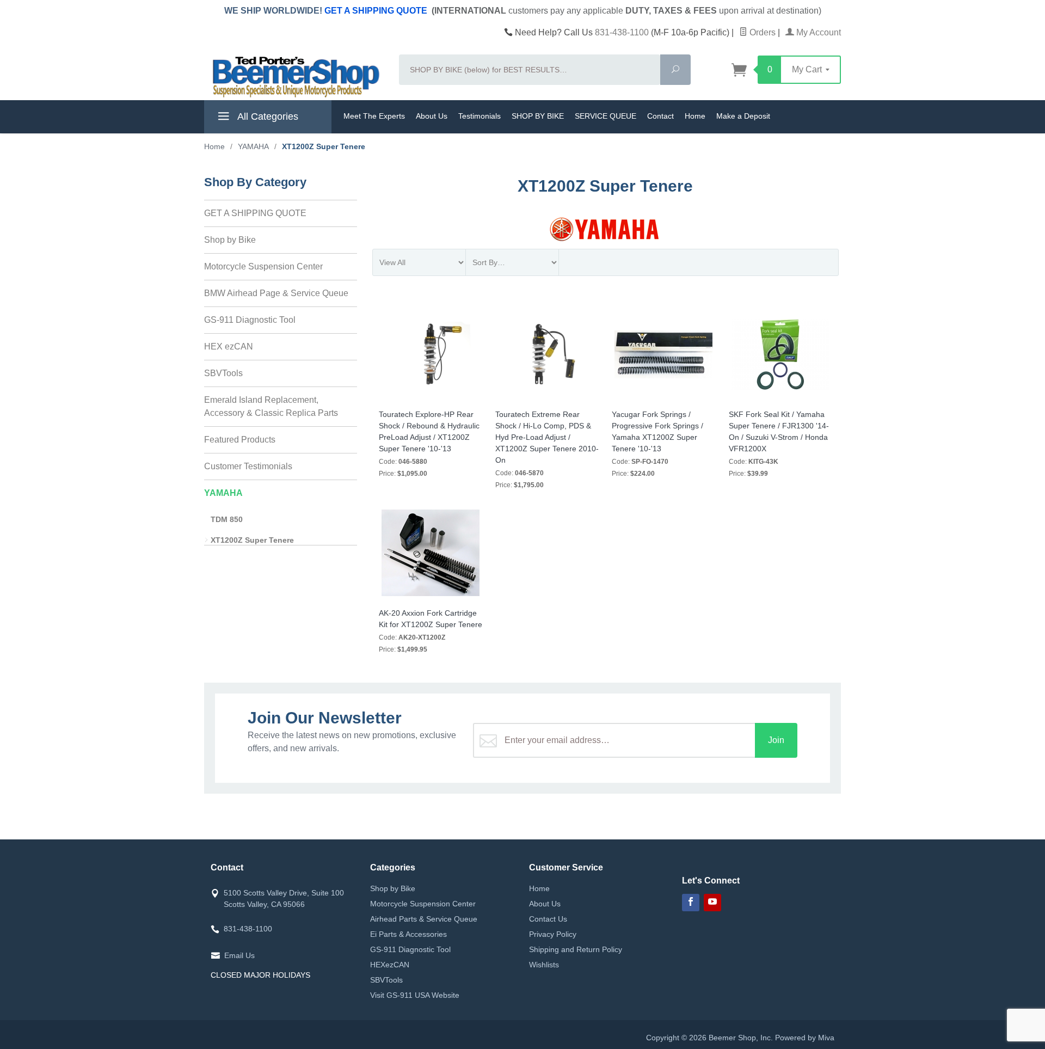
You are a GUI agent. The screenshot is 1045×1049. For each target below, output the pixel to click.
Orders (761, 32)
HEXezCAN (389, 964)
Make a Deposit (743, 116)
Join (776, 740)
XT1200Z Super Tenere (252, 540)
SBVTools (223, 373)
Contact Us (548, 919)
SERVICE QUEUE (605, 116)
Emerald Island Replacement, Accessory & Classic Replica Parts (271, 406)
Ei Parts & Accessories (408, 934)
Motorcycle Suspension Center (263, 266)
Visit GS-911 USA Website (414, 995)
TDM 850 (227, 519)
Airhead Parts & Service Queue (423, 919)
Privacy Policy (552, 934)
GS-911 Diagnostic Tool (250, 319)
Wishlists (544, 964)
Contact (660, 116)
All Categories (266, 116)
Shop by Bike (230, 239)
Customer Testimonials (248, 466)
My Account (817, 32)
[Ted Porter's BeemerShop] (295, 76)
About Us (431, 116)
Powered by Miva (804, 1037)
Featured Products (239, 439)
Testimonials (479, 116)
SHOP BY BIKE (538, 116)
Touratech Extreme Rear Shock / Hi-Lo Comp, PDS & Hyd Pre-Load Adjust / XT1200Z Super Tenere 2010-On (547, 437)
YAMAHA (223, 493)
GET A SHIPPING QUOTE (375, 10)
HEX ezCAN (228, 346)
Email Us (239, 955)
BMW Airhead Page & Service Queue (276, 293)
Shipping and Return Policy (575, 949)
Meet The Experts (374, 116)
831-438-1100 (622, 32)
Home (695, 116)
